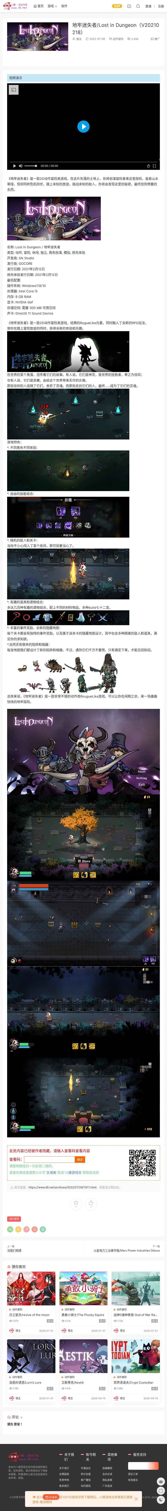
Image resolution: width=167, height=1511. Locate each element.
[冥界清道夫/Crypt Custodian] (136, 1356)
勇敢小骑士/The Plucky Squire (83, 1315)
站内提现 (86, 1485)
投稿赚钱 (107, 1468)
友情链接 (64, 1474)
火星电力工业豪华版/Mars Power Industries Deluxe (127, 1250)
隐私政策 (107, 1480)
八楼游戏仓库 (15, 6)
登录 (17, 1424)
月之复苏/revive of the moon (29, 1315)
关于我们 (64, 1468)
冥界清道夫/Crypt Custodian (133, 1382)
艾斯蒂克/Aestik (73, 1382)
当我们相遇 (14, 1250)
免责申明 (64, 1480)
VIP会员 (52, 1497)
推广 (157, 38)
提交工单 (133, 1474)
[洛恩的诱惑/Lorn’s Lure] (31, 1356)
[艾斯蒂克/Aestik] (83, 1356)
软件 (64, 6)
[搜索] (138, 6)
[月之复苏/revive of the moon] (31, 1288)
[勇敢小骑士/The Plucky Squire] (83, 1288)
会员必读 (107, 1474)
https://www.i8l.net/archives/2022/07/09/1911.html (62, 1187)
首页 (40, 6)
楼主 (79, 38)
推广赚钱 (86, 1480)
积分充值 (86, 1474)
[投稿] (129, 6)
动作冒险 (118, 38)
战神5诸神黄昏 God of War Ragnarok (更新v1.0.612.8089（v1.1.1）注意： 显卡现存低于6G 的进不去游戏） (135, 1315)
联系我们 (64, 1485)
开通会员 (86, 1468)
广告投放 (107, 1485)
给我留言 (133, 1480)
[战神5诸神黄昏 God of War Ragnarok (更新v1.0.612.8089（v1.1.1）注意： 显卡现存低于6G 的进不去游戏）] (136, 1288)
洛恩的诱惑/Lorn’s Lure (25, 1382)
